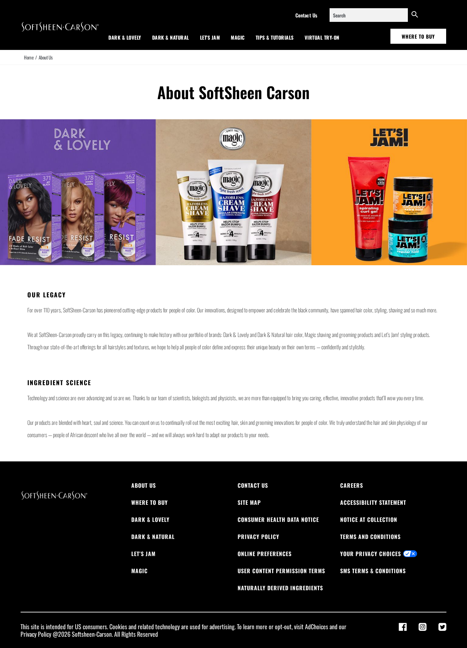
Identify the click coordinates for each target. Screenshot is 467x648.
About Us (143, 485)
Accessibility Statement (373, 502)
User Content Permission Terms (281, 570)
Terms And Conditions (370, 536)
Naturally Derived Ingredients (280, 587)
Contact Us (306, 15)
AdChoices (316, 626)
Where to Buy (418, 36)
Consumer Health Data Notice (278, 519)
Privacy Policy (258, 536)
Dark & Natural (170, 37)
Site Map (249, 502)
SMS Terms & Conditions (373, 570)
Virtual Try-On (322, 37)
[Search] (415, 15)
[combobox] (369, 15)
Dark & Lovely (124, 37)
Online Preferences (265, 553)
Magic (238, 37)
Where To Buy (149, 502)
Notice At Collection (368, 519)
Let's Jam (210, 37)
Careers (351, 485)
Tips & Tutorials (275, 37)
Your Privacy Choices (370, 553)
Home (29, 57)
